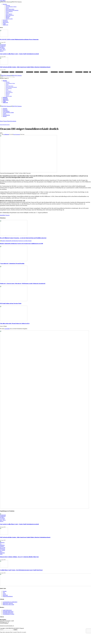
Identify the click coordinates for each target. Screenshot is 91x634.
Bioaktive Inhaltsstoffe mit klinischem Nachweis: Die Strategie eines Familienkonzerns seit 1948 (21, 243)
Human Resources (10, 15)
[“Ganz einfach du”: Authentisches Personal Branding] (13, 260)
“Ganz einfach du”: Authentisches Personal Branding (12, 263)
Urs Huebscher (6, 134)
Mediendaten (6, 22)
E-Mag (4, 23)
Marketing (8, 16)
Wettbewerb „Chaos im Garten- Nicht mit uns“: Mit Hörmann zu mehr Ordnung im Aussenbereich (22, 283)
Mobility (7, 17)
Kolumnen (5, 20)
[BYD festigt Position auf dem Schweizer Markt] (13, 300)
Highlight (8, 5)
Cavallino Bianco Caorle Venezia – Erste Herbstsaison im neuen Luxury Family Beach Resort (21, 570)
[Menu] (0, 105)
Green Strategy (9, 13)
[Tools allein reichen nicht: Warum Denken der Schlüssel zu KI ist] (13, 320)
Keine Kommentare (16, 134)
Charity (7, 7)
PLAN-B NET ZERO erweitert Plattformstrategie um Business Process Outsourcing (19, 39)
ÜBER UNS (5, 24)
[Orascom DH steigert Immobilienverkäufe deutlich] (28, 172)
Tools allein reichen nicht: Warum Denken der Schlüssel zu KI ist (14, 323)
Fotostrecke (5, 21)
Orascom (7, 215)
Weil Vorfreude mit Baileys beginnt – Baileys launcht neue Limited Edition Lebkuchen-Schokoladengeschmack (25, 67)
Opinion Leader (9, 18)
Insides (7, 12)
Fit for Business (9, 11)
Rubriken (5, 4)
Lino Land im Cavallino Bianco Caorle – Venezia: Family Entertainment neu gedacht (19, 53)
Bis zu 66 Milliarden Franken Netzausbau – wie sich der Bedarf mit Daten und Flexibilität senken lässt (23, 237)
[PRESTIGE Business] (11, 75)
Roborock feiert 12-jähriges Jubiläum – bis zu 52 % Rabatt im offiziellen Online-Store (19, 556)
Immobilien (2, 215)
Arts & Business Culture (11, 6)
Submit (15, 629)
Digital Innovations (10, 9)
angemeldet (7, 328)
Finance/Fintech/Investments (12, 10)
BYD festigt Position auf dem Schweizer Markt (10, 303)
